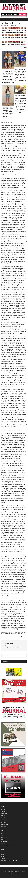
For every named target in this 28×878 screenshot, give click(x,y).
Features (3, 809)
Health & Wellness (5, 822)
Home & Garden (4, 824)
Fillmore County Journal (14, 8)
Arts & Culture (4, 813)
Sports (22, 636)
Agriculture (3, 811)
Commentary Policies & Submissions (9, 845)
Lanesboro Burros (12, 634)
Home (2, 833)
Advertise (3, 843)
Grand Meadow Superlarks (10, 633)
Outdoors (3, 826)
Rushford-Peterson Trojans (15, 636)
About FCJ (3, 835)
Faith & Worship (4, 819)
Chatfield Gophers (16, 632)
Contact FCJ (4, 837)
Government (4, 820)
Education (3, 817)
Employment (4, 841)
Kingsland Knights (4, 634)
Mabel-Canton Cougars (5, 636)
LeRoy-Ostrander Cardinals (21, 634)
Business (3, 815)
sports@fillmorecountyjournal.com (12, 647)
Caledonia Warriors (9, 632)
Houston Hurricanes (19, 633)
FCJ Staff (3, 839)
